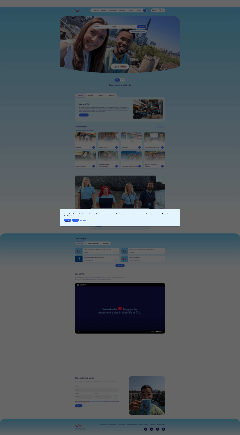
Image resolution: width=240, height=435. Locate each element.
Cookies (80, 215)
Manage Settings (83, 220)
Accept (67, 220)
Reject (75, 220)
